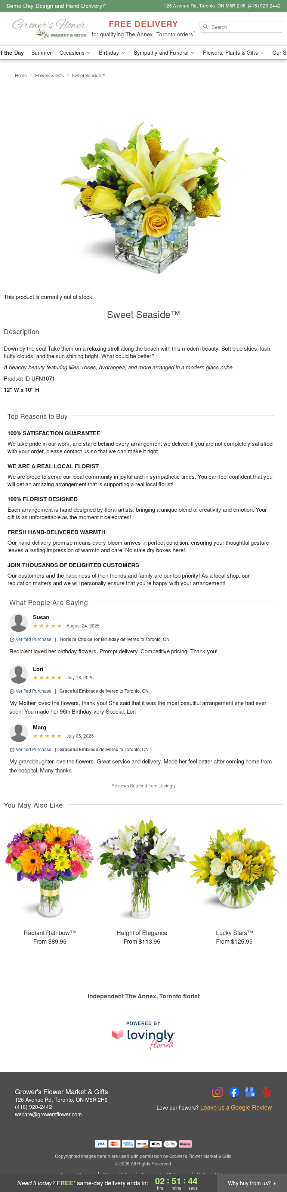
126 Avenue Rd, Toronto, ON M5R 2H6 (61, 1099)
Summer (41, 52)
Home (21, 75)
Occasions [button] (72, 52)
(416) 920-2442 (33, 1106)
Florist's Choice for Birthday (89, 639)
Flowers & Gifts (49, 75)
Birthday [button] (109, 52)
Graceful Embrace (78, 690)
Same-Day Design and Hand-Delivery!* (56, 5)
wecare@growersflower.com (48, 1114)
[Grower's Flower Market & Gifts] (49, 29)
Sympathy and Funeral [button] (162, 52)
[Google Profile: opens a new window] (250, 1092)
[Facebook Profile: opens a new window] (234, 1092)
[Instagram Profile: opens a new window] (217, 1092)
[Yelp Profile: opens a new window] (267, 1092)
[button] (267, 1160)
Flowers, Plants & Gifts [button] (231, 52)
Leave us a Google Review (236, 1107)
